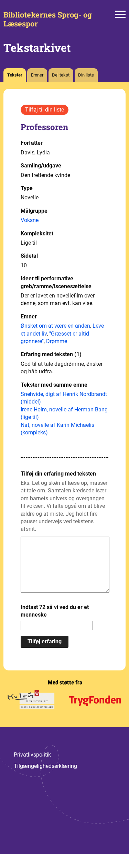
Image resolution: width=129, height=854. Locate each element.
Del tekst (60, 75)
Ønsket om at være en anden (55, 326)
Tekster (14, 75)
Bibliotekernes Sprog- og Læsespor (47, 19)
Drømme (56, 341)
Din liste (86, 75)
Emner (37, 75)
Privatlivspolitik (32, 754)
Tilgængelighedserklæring (45, 766)
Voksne (30, 220)
